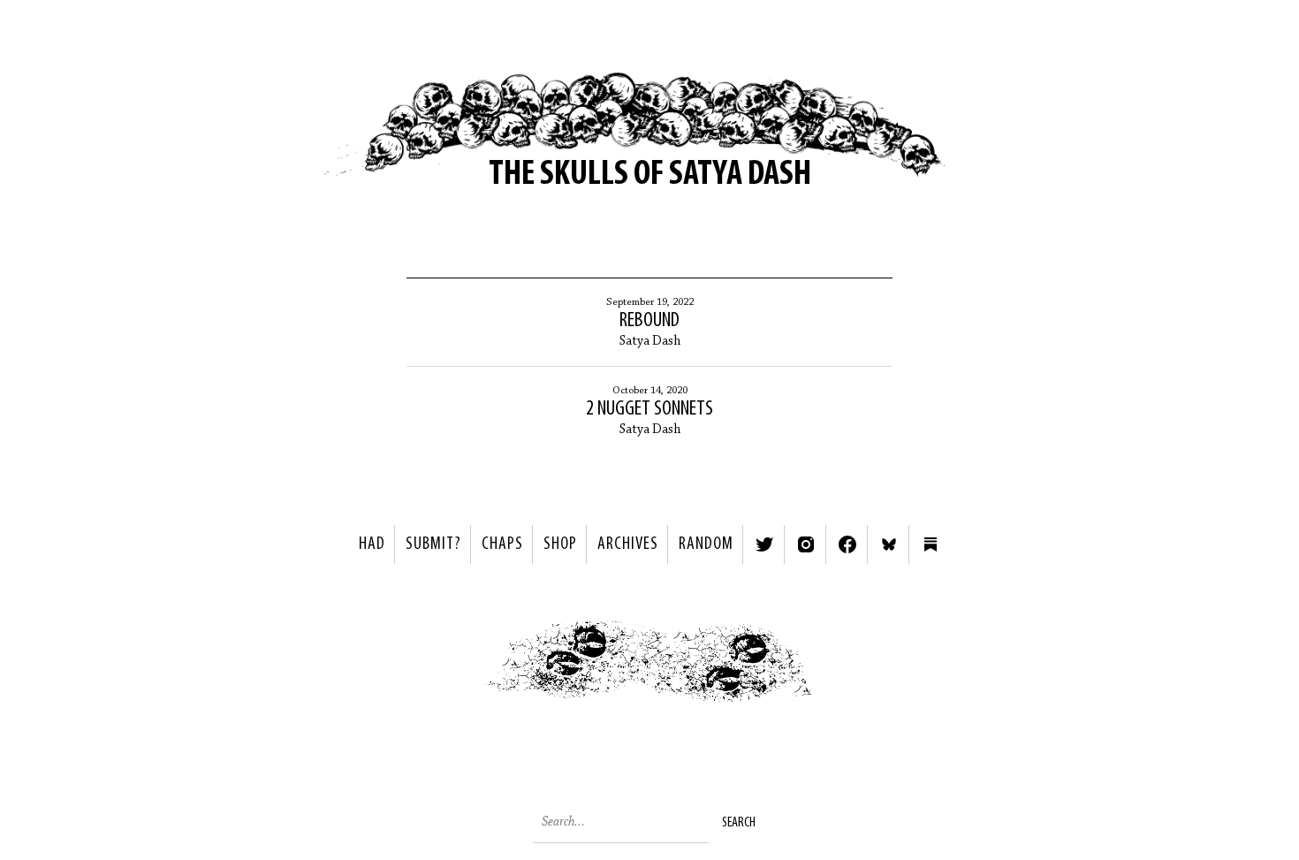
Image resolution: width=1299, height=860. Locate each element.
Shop (560, 544)
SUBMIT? (433, 544)
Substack (930, 544)
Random (706, 544)
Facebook (847, 544)
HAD (372, 544)
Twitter (764, 544)
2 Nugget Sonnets (649, 409)
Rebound (649, 320)
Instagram (806, 544)
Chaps (502, 544)
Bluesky (889, 544)
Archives (627, 544)
